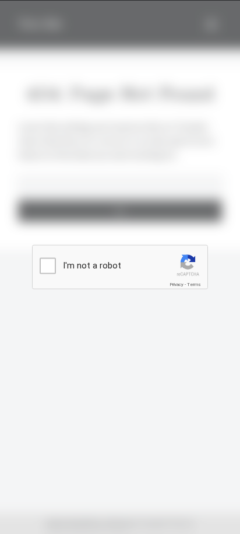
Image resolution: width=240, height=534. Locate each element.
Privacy (176, 284)
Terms (194, 284)
